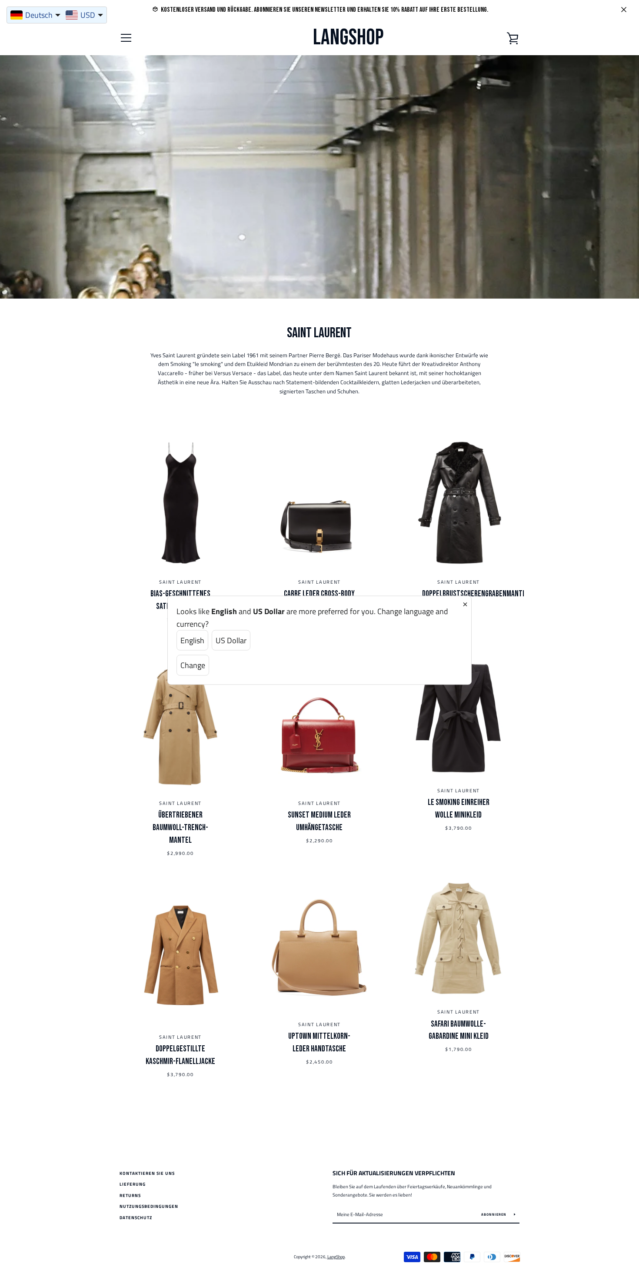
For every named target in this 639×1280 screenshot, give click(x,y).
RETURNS (130, 1195)
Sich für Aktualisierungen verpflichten (394, 1173)
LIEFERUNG (133, 1184)
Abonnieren (494, 1214)
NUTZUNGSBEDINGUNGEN (149, 1206)
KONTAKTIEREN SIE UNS (147, 1173)
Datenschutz (136, 1217)
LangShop (348, 37)
